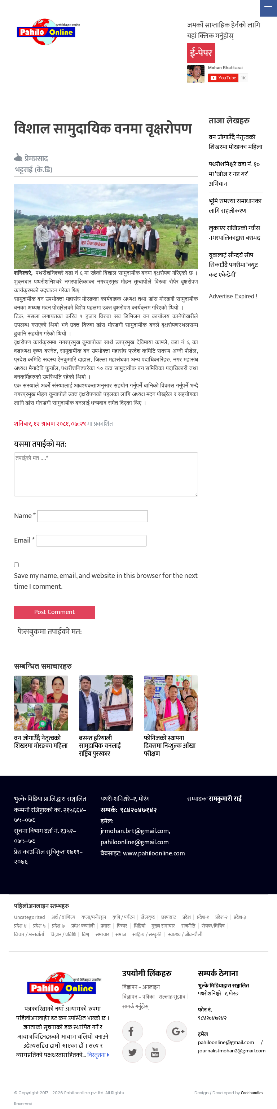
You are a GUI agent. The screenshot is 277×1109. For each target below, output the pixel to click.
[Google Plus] (132, 1054)
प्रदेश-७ (58, 926)
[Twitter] (176, 1033)
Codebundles (252, 1093)
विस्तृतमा (97, 1055)
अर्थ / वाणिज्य (63, 917)
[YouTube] (155, 1054)
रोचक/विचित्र (213, 926)
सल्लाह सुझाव (172, 996)
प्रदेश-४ (20, 926)
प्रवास (105, 926)
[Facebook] (132, 1033)
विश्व (85, 935)
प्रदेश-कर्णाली (82, 926)
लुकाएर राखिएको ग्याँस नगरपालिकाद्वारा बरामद (234, 233)
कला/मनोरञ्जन (94, 917)
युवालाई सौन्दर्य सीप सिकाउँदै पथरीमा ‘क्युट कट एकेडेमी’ (233, 265)
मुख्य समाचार (163, 926)
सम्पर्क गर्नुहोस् (135, 1006)
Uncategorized (29, 917)
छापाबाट (168, 917)
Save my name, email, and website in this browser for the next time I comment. (106, 581)
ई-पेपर (201, 53)
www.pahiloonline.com (154, 853)
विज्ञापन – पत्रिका (138, 996)
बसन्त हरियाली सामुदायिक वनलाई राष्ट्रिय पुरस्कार (100, 746)
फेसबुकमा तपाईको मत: (50, 632)
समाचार (102, 935)
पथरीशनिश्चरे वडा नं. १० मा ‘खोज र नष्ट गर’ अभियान (234, 174)
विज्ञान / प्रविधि (63, 935)
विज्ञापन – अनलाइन (141, 987)
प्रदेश (187, 917)
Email (24, 540)
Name (25, 515)
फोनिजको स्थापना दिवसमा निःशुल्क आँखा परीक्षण (169, 746)
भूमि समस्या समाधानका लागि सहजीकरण (235, 206)
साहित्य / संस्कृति (147, 935)
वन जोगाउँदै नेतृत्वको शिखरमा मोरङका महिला (40, 742)
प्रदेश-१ (203, 917)
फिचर (122, 926)
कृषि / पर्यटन (124, 917)
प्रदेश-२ (221, 917)
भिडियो (139, 926)
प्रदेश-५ (39, 926)
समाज (120, 935)
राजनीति (188, 926)
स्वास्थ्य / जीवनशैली (185, 935)
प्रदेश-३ (240, 917)
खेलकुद (148, 917)
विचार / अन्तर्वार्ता (29, 935)
